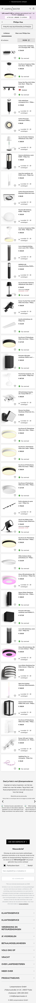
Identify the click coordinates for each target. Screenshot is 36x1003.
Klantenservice (10, 913)
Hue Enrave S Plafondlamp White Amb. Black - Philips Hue (25, 338)
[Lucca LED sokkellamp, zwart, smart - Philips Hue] (18, 635)
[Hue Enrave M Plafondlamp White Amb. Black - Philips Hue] (18, 471)
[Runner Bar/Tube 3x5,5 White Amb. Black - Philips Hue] (18, 88)
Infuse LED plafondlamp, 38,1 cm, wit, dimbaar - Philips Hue (26, 575)
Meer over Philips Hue (22, 33)
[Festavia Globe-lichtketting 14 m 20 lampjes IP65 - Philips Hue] (18, 52)
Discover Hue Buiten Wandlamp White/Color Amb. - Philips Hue (26, 411)
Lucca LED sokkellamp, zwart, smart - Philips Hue (26, 629)
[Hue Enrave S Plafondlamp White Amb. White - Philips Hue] (18, 489)
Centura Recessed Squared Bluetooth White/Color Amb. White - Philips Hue (26, 192)
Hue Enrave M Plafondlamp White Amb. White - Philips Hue (26, 720)
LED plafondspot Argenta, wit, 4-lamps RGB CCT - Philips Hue (25, 392)
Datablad (24, 90)
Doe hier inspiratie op (16, 842)
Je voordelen (9, 936)
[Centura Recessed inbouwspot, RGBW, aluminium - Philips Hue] (18, 125)
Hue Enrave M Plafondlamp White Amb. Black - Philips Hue (26, 465)
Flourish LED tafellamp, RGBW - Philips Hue (24, 210)
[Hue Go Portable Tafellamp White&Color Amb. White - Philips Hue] (18, 143)
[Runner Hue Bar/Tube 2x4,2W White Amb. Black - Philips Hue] (18, 307)
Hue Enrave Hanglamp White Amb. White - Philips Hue (26, 228)
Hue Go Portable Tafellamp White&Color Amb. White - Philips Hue (26, 137)
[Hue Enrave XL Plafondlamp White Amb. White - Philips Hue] (18, 434)
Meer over (7, 971)
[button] (15, 58)
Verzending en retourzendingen (11, 928)
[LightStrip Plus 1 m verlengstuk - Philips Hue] (18, 762)
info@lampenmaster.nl (18, 996)
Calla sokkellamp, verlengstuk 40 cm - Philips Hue (25, 101)
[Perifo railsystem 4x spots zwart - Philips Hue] (18, 507)
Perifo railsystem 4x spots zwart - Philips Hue (25, 502)
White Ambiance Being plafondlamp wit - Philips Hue (25, 556)
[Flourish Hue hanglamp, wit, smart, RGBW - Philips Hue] (18, 380)
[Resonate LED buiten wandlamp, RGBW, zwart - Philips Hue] (18, 362)
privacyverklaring (23, 904)
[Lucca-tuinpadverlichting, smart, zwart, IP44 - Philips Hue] (18, 252)
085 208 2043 (23, 993)
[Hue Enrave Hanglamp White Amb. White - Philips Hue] (18, 234)
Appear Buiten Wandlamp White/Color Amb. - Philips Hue (25, 593)
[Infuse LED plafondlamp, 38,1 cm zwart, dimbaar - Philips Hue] (18, 653)
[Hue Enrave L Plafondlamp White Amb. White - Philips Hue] (18, 453)
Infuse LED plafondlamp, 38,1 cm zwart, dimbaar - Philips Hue (26, 648)
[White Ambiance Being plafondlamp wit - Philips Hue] (18, 562)
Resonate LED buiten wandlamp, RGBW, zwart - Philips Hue (25, 356)
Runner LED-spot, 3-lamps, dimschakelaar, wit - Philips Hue (26, 739)
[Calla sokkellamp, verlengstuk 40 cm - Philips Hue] (18, 106)
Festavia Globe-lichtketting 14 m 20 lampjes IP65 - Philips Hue (26, 46)
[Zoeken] (30, 8)
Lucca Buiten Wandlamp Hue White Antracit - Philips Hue (26, 666)
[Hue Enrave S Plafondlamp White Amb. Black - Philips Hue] (18, 343)
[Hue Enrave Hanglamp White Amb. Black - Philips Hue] (18, 70)
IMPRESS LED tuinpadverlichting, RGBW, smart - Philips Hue (25, 265)
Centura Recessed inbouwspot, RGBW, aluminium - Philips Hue (25, 119)
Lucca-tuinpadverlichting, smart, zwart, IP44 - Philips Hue (25, 247)
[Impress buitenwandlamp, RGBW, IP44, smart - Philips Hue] (18, 708)
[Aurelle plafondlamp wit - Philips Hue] (18, 325)
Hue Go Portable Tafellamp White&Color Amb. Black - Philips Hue (26, 283)
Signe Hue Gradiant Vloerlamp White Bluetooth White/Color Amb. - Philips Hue (26, 684)
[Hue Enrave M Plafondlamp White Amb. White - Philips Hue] (18, 726)
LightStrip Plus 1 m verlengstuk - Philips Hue (25, 757)
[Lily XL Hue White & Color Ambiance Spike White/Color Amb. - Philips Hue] (18, 526)
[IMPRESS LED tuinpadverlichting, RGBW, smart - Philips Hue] (18, 270)
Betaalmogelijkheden (14, 943)
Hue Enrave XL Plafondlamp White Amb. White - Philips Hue (26, 429)
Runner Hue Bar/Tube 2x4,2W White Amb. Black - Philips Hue (26, 301)
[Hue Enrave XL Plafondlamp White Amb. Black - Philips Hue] (18, 544)
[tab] (18, 913)
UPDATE (17, 17)
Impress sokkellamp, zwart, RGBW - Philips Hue (26, 156)
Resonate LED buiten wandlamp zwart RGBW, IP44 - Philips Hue (26, 611)
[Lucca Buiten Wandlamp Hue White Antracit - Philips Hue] (18, 671)
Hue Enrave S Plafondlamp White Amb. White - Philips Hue (26, 484)
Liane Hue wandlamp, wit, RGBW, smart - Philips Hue (25, 174)
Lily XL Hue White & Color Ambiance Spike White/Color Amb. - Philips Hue (26, 520)
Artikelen (6, 33)
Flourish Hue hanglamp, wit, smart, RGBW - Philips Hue (26, 374)
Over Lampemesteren (13, 964)
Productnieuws (10, 978)
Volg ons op (8, 950)
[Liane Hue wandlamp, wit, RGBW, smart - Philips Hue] (18, 179)
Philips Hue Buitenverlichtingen (17, 27)
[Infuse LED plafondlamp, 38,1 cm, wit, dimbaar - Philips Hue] (18, 580)
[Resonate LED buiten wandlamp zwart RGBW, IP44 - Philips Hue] (18, 617)
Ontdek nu (20, 15)
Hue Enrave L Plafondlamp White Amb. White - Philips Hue (26, 447)
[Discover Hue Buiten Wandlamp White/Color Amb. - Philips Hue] (18, 416)
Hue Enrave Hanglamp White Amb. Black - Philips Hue (26, 64)
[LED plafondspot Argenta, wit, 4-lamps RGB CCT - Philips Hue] (18, 398)
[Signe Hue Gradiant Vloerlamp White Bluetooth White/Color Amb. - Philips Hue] (18, 689)
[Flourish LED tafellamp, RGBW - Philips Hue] (18, 216)
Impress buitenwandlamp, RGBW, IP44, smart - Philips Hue (26, 702)
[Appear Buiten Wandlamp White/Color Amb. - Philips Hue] (18, 598)
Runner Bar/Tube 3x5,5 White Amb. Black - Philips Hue (26, 83)
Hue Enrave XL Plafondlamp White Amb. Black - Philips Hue (26, 538)
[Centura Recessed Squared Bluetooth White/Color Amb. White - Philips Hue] (18, 198)
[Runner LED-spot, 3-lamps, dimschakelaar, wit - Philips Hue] (18, 744)
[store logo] (13, 8)
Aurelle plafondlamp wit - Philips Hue (25, 320)
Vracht (6, 957)
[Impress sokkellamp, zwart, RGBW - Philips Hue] (18, 161)
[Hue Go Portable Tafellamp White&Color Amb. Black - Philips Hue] (18, 289)
